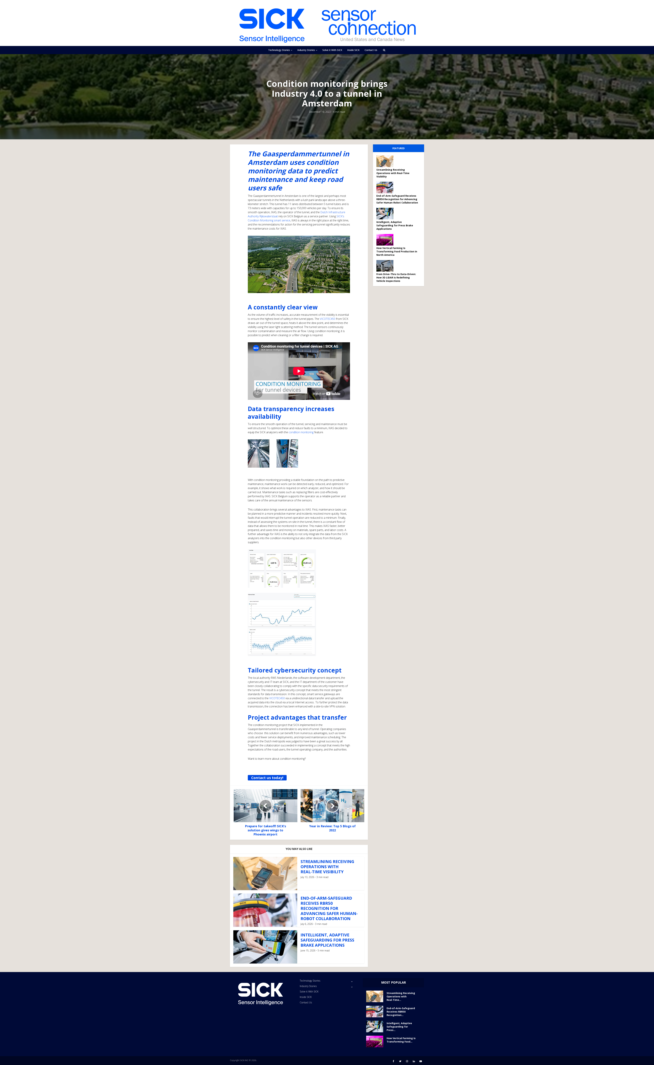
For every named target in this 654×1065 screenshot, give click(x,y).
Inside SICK (353, 50)
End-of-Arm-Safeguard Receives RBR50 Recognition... (401, 1012)
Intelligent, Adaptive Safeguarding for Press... (399, 1027)
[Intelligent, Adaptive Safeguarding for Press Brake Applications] (386, 213)
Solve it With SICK (332, 50)
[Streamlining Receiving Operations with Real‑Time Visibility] (386, 161)
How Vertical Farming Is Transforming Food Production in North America (396, 251)
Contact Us (371, 50)
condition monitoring (301, 432)
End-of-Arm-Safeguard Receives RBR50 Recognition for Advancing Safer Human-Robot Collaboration (329, 908)
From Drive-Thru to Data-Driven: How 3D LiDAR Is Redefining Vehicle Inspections (396, 277)
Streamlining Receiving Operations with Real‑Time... (401, 996)
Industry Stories (306, 50)
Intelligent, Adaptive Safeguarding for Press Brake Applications (327, 940)
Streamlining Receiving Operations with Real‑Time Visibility (327, 866)
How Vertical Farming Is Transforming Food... (401, 1040)
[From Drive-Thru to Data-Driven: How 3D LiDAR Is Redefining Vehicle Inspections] (386, 266)
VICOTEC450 (327, 319)
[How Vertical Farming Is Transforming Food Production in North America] (386, 240)
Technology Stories (279, 50)
